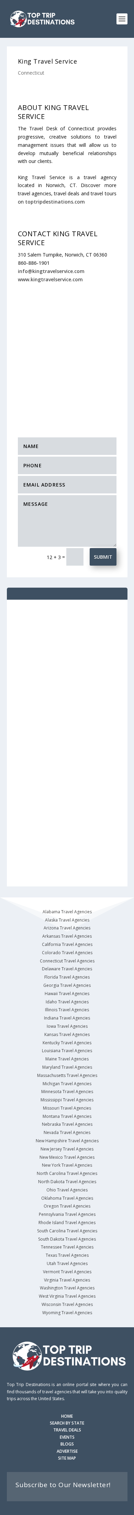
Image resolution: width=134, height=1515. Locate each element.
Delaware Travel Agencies (67, 969)
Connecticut (31, 72)
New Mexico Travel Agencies (67, 1157)
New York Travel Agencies (67, 1165)
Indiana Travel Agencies (67, 1018)
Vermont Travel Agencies (67, 1272)
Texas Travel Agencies (67, 1255)
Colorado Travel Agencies (67, 953)
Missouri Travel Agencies (67, 1108)
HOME (67, 1416)
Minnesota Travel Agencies (67, 1091)
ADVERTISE (67, 1451)
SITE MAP (67, 1458)
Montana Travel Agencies (67, 1116)
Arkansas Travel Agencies (67, 936)
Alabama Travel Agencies (67, 912)
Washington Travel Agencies (67, 1288)
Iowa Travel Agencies (67, 1026)
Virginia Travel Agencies (67, 1280)
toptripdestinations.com (55, 201)
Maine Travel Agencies (67, 1059)
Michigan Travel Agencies (67, 1084)
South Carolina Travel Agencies (67, 1231)
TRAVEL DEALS (67, 1430)
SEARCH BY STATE (67, 1423)
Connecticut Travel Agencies (67, 961)
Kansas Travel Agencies (67, 1034)
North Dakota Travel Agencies (67, 1182)
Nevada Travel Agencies (67, 1132)
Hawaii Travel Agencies (67, 993)
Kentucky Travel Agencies (67, 1043)
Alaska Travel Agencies (67, 920)
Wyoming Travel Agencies (67, 1313)
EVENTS (67, 1437)
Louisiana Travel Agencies (67, 1051)
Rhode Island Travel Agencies (67, 1222)
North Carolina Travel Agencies (67, 1173)
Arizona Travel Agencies (67, 928)
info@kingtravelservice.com (51, 271)
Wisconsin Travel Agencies (67, 1304)
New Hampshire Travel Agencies (67, 1141)
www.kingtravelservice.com (50, 279)
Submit (103, 557)
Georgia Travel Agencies (67, 985)
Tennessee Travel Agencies (67, 1247)
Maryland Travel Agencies (67, 1067)
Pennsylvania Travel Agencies (67, 1214)
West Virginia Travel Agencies (67, 1296)
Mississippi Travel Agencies (67, 1100)
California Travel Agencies (67, 944)
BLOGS (67, 1444)
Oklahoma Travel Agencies (67, 1198)
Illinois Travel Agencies (67, 1010)
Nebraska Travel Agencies (67, 1124)
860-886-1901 (33, 263)
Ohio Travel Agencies (67, 1190)
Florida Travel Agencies (67, 977)
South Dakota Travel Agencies (67, 1239)
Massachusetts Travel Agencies (67, 1075)
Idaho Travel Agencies (67, 1002)
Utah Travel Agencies (67, 1263)
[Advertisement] (67, 353)
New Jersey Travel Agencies (67, 1149)
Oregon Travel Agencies (67, 1206)
